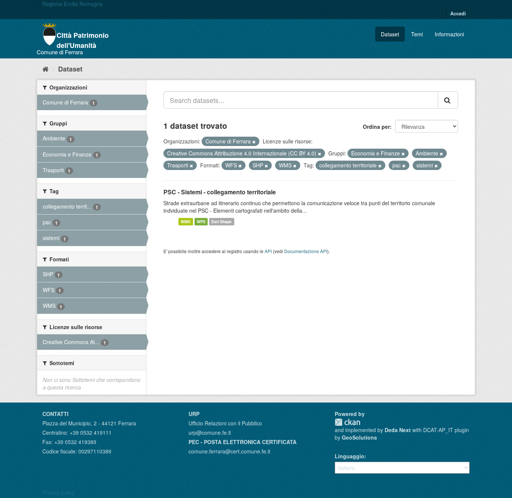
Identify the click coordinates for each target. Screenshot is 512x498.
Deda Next (398, 430)
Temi (417, 34)
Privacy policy (58, 492)
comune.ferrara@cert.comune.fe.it (229, 451)
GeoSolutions (359, 437)
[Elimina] (254, 142)
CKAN (347, 422)
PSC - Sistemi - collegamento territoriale (219, 192)
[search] (448, 100)
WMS (185, 221)
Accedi (458, 13)
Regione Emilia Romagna (72, 3)
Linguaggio (349, 456)
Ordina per (376, 126)
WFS (201, 221)
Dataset (390, 34)
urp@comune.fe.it (210, 432)
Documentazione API (305, 251)
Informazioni (449, 34)
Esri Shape (221, 221)
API (268, 251)
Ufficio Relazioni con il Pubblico (225, 423)
